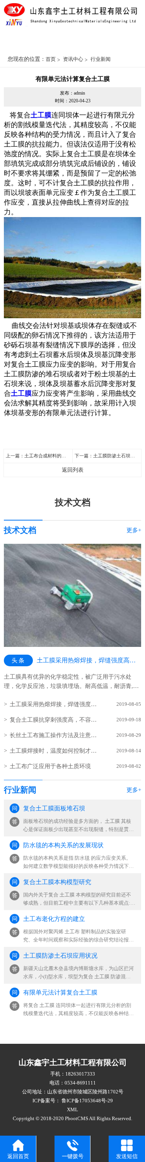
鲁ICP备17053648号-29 (86, 1100)
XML (72, 1109)
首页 (51, 59)
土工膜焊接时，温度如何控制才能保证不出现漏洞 (55, 751)
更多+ (133, 530)
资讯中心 (73, 59)
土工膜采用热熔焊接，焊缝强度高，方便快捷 (55, 704)
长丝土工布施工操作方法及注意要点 (55, 735)
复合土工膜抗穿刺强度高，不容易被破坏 (55, 720)
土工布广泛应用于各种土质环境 (50, 766)
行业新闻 (100, 59)
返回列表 (73, 470)
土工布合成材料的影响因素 (52, 456)
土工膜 (41, 115)
